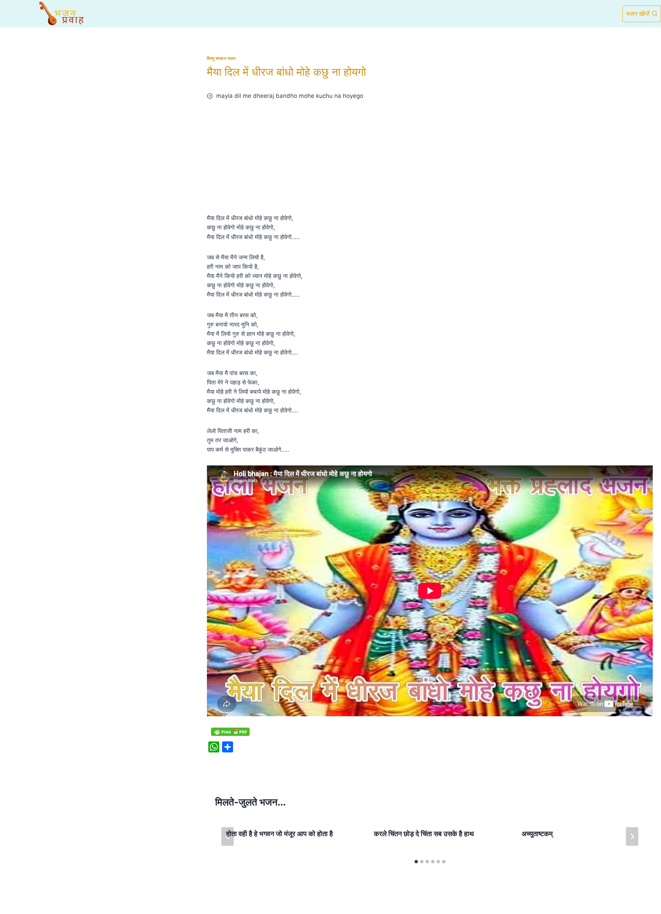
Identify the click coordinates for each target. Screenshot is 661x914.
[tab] (416, 861)
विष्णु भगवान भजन (221, 58)
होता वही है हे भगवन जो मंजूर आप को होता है (279, 834)
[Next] (632, 836)
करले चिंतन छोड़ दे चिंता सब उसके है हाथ (424, 834)
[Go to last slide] (227, 836)
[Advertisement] (430, 157)
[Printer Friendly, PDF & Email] (230, 731)
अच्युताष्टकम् (537, 834)
